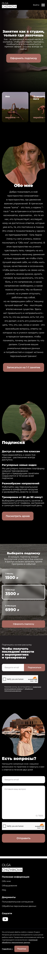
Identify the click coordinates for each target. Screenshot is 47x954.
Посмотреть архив (18, 516)
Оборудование (9, 885)
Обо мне (6, 881)
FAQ (4, 890)
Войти (36, 5)
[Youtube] (5, 919)
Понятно (21, 949)
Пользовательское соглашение (17, 902)
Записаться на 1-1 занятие (23, 367)
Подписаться (34, 667)
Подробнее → (7, 949)
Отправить (23, 838)
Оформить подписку (23, 58)
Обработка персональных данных (19, 906)
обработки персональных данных (18, 690)
